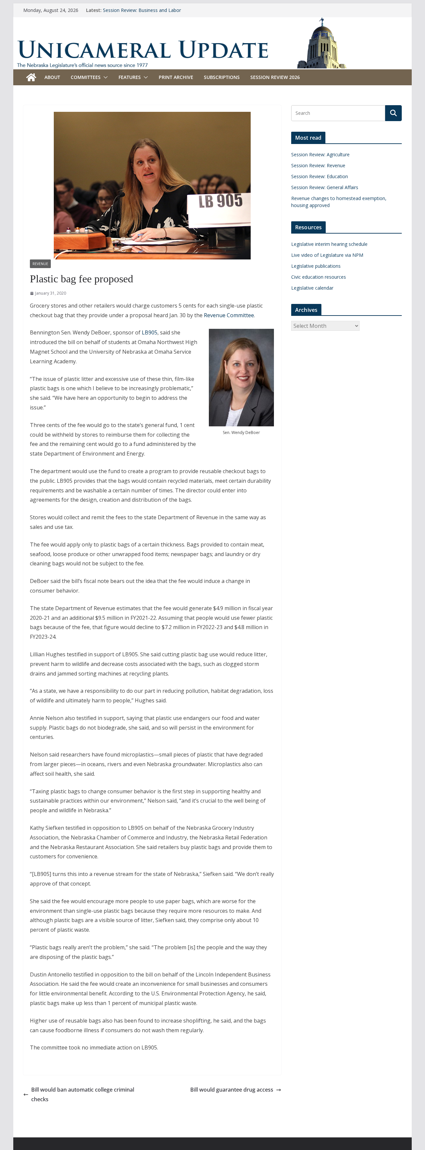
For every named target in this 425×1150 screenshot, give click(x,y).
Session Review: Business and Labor (142, 10)
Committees (86, 77)
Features (130, 77)
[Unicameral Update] (212, 21)
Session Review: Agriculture (320, 154)
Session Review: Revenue (318, 165)
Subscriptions (222, 77)
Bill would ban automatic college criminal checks (82, 1094)
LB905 (149, 332)
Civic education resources (318, 277)
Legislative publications (316, 266)
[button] (104, 77)
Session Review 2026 (275, 77)
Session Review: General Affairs (324, 187)
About (52, 77)
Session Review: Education (319, 176)
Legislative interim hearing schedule (329, 244)
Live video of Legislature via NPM (327, 255)
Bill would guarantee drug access (231, 1089)
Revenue (40, 263)
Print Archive (176, 77)
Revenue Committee (229, 315)
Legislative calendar (312, 288)
